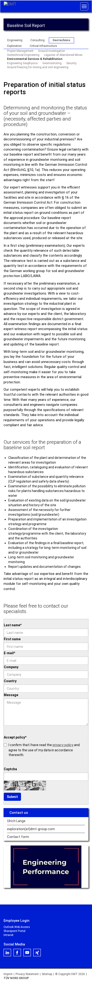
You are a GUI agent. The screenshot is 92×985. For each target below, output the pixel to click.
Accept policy (15, 737)
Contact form (18, 837)
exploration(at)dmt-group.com (31, 829)
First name (12, 639)
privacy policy (63, 745)
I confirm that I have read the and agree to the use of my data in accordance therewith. (44, 750)
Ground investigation (51, 51)
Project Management (20, 51)
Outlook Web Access (17, 927)
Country (10, 681)
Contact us (18, 812)
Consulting (37, 40)
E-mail (9, 653)
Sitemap (47, 974)
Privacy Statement (27, 974)
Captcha (10, 769)
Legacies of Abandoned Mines (63, 55)
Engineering (14, 40)
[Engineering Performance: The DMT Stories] (46, 867)
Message (11, 695)
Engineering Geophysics (22, 63)
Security (71, 63)
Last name (12, 625)
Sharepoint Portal (14, 931)
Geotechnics (61, 40)
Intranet (8, 935)
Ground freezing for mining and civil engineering (37, 67)
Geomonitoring (52, 63)
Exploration (14, 46)
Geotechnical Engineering (23, 55)
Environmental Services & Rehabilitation (34, 59)
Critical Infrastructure (43, 46)
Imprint (8, 974)
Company (11, 667)
